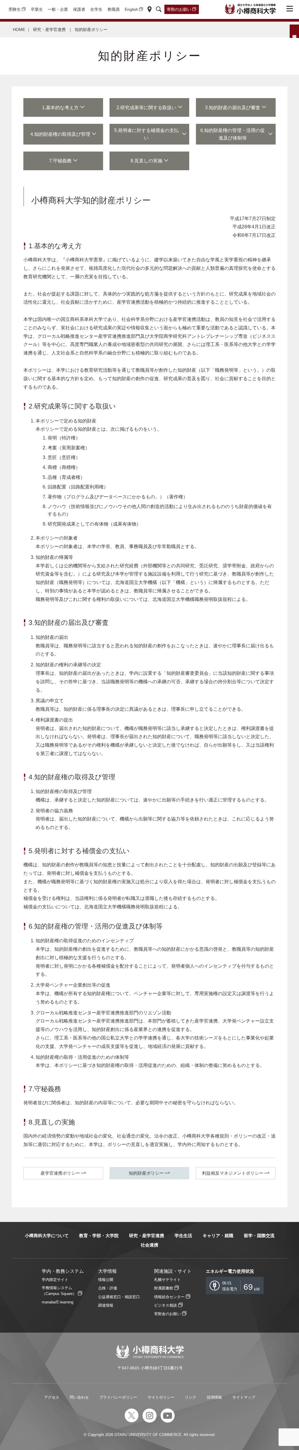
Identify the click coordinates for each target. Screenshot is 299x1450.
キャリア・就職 (218, 1235)
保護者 (79, 9)
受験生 (14, 9)
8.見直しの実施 (146, 160)
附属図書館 (163, 1288)
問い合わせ (79, 1397)
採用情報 (214, 1397)
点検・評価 (107, 1288)
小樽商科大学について (47, 1235)
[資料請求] (294, 31)
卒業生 (37, 9)
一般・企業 (58, 9)
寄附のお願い (179, 9)
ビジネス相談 (165, 1305)
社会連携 (149, 1244)
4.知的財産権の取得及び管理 (60, 134)
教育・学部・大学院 (99, 1235)
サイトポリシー (161, 1397)
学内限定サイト (55, 1279)
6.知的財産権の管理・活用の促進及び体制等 (232, 134)
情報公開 (105, 1279)
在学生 (96, 9)
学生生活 (183, 1235)
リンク (190, 1397)
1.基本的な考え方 (60, 107)
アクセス (51, 1397)
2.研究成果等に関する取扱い (146, 107)
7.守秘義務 (60, 160)
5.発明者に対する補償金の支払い (146, 134)
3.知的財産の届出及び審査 (232, 107)
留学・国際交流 (259, 1235)
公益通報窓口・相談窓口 (119, 1297)
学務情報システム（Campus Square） (59, 1291)
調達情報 (105, 1305)
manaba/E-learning (57, 1302)
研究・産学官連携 (50, 29)
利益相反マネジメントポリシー (232, 1173)
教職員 (113, 9)
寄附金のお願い (167, 1314)
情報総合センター (169, 1297)
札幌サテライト (167, 1279)
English (131, 9)
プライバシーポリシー (118, 1397)
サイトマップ (243, 1397)
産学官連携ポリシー (60, 1173)
